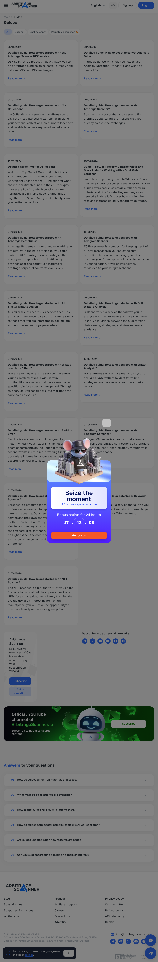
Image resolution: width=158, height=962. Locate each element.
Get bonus (79, 535)
